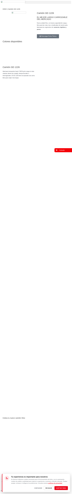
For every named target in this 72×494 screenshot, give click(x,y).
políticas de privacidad (55, 483)
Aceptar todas (61, 488)
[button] (48, 2)
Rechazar (48, 488)
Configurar (38, 488)
